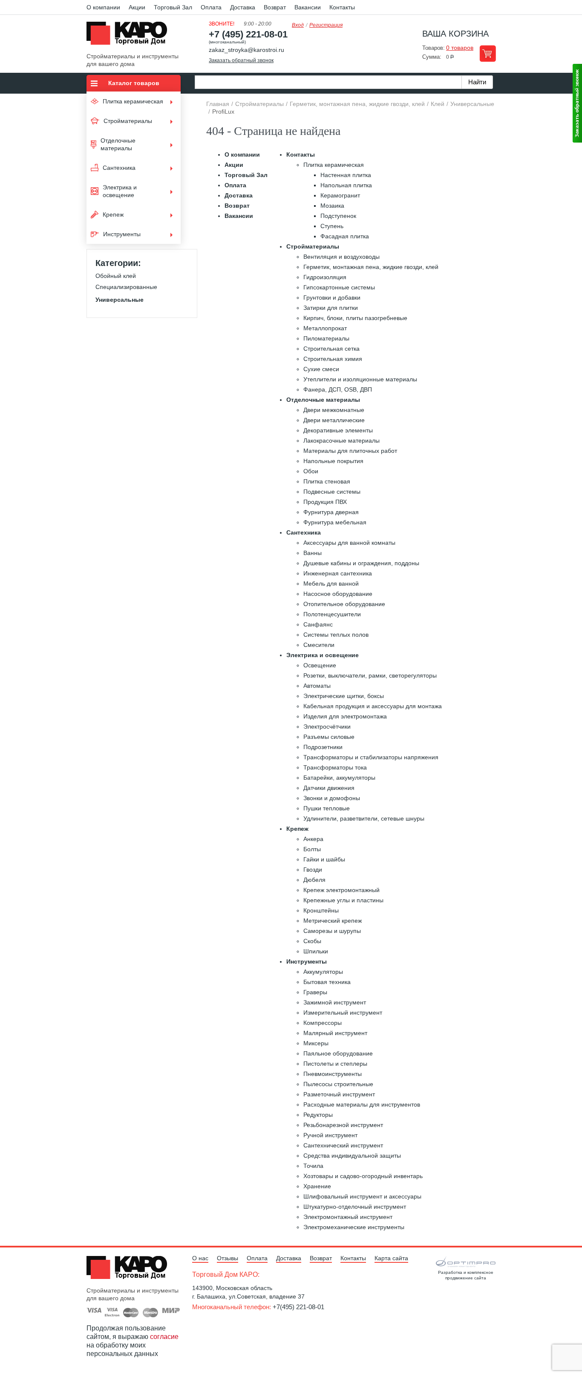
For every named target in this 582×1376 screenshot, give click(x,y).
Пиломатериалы (326, 338)
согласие (164, 1336)
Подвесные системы (331, 491)
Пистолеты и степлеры (335, 1063)
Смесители (318, 644)
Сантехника (303, 532)
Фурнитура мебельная (334, 522)
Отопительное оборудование (344, 604)
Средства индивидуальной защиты (352, 1155)
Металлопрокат (325, 328)
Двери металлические (334, 420)
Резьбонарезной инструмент (343, 1124)
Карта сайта (391, 1258)
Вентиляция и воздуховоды (341, 256)
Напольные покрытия (333, 461)
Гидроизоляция (324, 277)
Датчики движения (328, 787)
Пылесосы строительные (338, 1084)
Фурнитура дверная (331, 512)
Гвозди (312, 869)
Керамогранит (340, 195)
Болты (312, 849)
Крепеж (297, 828)
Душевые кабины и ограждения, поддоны (361, 563)
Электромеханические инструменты (353, 1227)
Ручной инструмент (330, 1135)
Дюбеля (314, 879)
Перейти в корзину (487, 53)
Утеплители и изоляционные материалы (360, 379)
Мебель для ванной (331, 583)
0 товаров (459, 47)
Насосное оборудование (337, 593)
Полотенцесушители (332, 614)
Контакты (342, 7)
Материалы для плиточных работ (350, 450)
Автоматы (317, 685)
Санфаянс (318, 624)
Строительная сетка (331, 348)
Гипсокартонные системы (339, 287)
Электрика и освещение (322, 655)
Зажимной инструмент (334, 1002)
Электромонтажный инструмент (347, 1216)
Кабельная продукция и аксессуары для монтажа (372, 706)
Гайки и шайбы (324, 859)
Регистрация (326, 25)
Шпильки (315, 951)
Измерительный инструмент (342, 1012)
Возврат (275, 7)
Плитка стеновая (326, 481)
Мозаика (332, 205)
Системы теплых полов (336, 634)
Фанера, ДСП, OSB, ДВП (337, 389)
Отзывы (227, 1258)
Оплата (211, 7)
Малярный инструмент (335, 1033)
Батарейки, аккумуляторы (339, 777)
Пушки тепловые (326, 808)
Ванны (312, 552)
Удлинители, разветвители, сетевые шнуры (363, 818)
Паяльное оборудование (338, 1053)
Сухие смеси (321, 369)
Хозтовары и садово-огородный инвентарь (363, 1176)
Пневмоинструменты (332, 1073)
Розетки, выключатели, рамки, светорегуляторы (370, 675)
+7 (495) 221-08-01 (248, 34)
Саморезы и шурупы (332, 930)
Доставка (242, 7)
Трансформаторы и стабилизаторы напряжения (370, 757)
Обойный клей (115, 275)
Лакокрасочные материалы (341, 440)
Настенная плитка (345, 175)
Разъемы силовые (328, 736)
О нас (200, 1258)
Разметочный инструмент (339, 1094)
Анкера (313, 838)
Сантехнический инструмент (343, 1145)
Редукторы (318, 1114)
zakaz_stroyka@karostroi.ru (246, 49)
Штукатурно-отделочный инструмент (354, 1206)
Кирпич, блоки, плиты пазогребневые (355, 318)
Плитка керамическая (333, 164)
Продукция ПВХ (325, 501)
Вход (298, 25)
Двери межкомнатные (333, 409)
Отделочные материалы (323, 399)
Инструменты (306, 961)
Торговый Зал (173, 7)
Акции (137, 7)
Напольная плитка (346, 185)
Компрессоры (322, 1022)
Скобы (312, 941)
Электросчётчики (327, 726)
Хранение (317, 1186)
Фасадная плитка (344, 236)
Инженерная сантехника (337, 573)
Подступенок (338, 215)
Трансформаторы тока (335, 767)
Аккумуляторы (323, 971)
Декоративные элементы (338, 430)
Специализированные (126, 286)
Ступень (331, 226)
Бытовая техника (327, 981)
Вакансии (307, 7)
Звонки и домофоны (331, 798)
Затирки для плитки (330, 307)
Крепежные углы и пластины (343, 900)
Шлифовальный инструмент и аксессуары (362, 1196)
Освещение (319, 665)
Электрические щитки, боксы (343, 695)
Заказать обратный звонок (241, 60)
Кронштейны (321, 910)
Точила (313, 1165)
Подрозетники (323, 747)
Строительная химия (332, 358)
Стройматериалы (312, 246)
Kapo (129, 36)
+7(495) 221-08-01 (298, 1306)
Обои (310, 471)
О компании (103, 7)
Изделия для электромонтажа (345, 716)
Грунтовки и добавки (331, 297)
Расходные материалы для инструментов (361, 1104)
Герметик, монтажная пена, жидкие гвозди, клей (370, 266)
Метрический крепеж (332, 920)
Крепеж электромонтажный (341, 890)
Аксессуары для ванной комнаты (349, 542)
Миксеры (315, 1043)
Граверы (315, 992)
